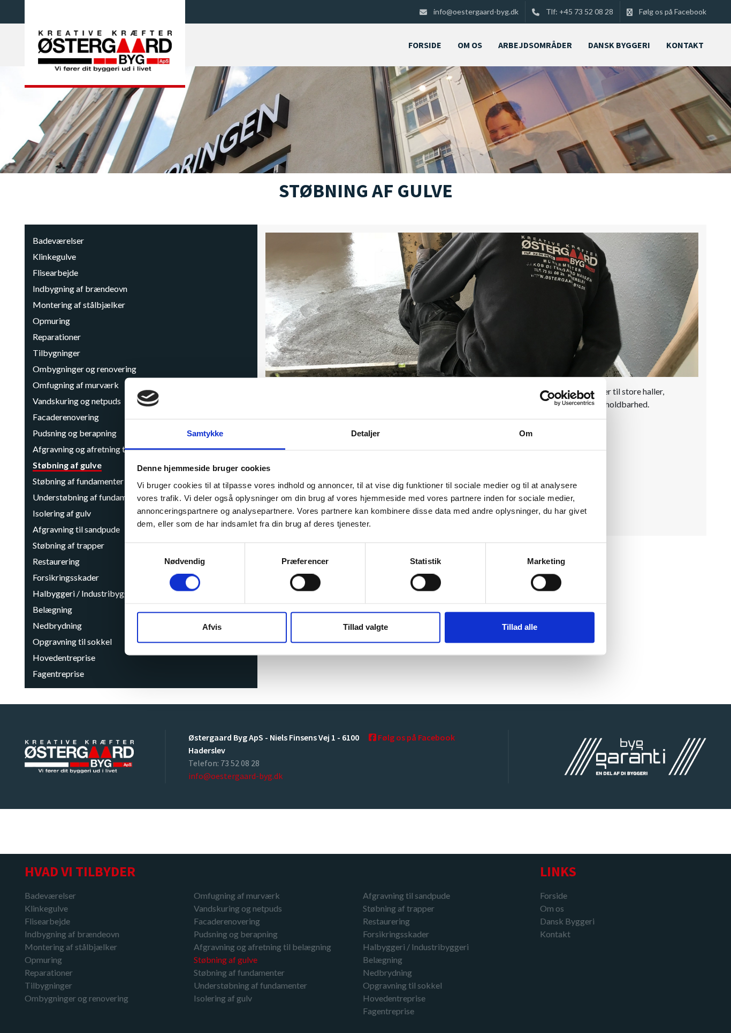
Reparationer (57, 337)
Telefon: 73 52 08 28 (224, 763)
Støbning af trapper (68, 545)
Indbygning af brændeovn (80, 288)
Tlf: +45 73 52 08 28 (579, 11)
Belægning (52, 609)
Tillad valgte (365, 626)
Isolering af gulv (62, 513)
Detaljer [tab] (365, 433)
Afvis (212, 626)
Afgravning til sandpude (76, 529)
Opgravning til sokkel (72, 641)
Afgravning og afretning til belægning (101, 449)
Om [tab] (525, 433)
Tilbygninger (56, 353)
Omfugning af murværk (76, 385)
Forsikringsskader (66, 577)
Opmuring (51, 320)
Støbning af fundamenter (78, 481)
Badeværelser (58, 240)
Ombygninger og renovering (84, 369)
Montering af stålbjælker (79, 304)
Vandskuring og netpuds (77, 401)
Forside (553, 895)
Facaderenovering (66, 417)
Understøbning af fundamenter (89, 497)
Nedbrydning (57, 625)
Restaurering (56, 561)
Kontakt (555, 934)
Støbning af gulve (67, 465)
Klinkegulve (54, 256)
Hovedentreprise (64, 657)
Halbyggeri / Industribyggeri (86, 593)
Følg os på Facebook (672, 11)
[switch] (305, 582)
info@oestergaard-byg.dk (476, 11)
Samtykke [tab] (205, 433)
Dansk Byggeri (567, 921)
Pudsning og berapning (75, 433)
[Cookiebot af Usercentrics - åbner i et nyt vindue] (548, 398)
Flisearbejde (55, 272)
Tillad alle (519, 626)
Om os (552, 908)
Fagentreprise (58, 673)
